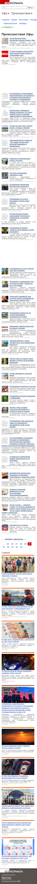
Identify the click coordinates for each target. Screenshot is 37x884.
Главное (5, 20)
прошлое (18, 539)
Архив (14, 20)
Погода (33, 20)
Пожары (22, 23)
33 (12, 547)
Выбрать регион (6, 879)
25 (8, 544)
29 (25, 544)
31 (4, 547)
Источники (23, 20)
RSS (19, 881)
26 (12, 544)
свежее (9, 539)
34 (17, 547)
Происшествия (10, 23)
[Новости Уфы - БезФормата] (12, 2)
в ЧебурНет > (8, 27)
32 (8, 547)
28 (21, 544)
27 (16, 544)
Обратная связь (6, 877)
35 (21, 547)
